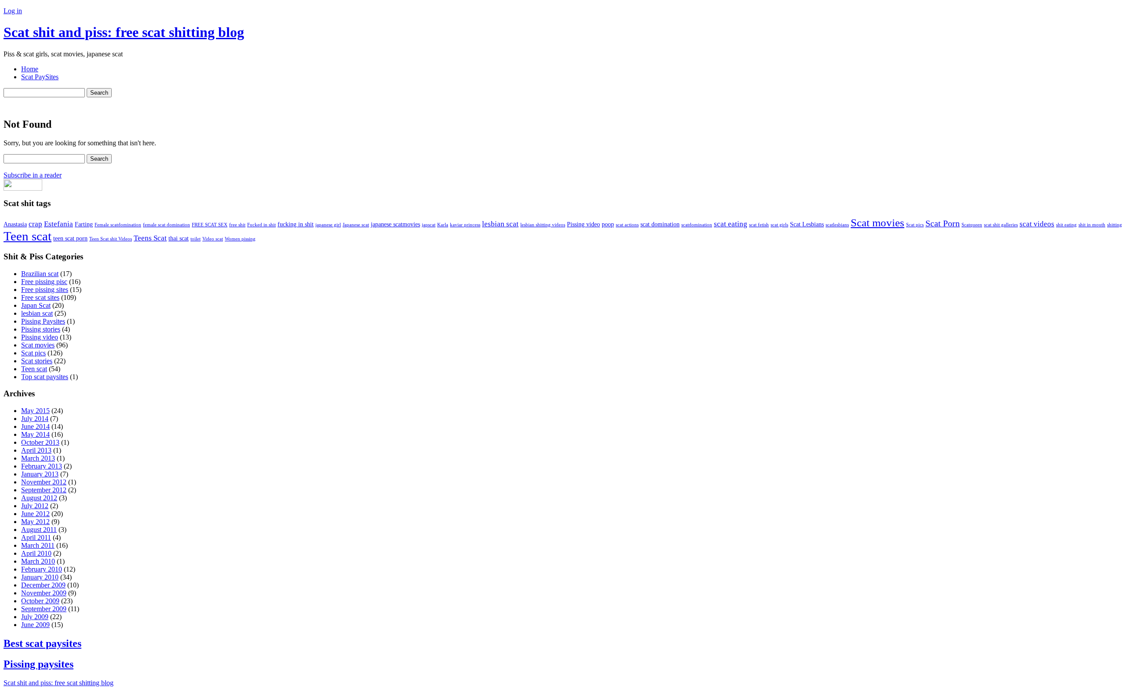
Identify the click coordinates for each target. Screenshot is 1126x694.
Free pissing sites (44, 289)
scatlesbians (837, 224)
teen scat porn (70, 238)
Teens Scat (150, 238)
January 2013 (39, 474)
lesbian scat (500, 224)
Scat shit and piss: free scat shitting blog (124, 32)
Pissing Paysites (43, 321)
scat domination (660, 224)
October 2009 (40, 601)
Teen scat (27, 236)
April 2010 (36, 553)
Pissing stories (40, 329)
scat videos (1037, 224)
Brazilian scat (39, 273)
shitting (1114, 224)
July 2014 (34, 418)
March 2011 (38, 545)
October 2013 (40, 442)
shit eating (1066, 224)
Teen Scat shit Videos (110, 238)
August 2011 (39, 529)
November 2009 (43, 593)
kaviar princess (465, 224)
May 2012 (35, 521)
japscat (428, 224)
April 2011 (36, 537)
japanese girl (328, 224)
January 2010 (39, 577)
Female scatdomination (118, 224)
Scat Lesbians (807, 224)
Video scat (212, 238)
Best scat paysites (42, 643)
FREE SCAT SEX (209, 224)
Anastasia (15, 224)
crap (35, 224)
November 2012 (43, 482)
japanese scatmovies (395, 224)
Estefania (58, 224)
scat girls (779, 224)
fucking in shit (296, 224)
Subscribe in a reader (33, 175)
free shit (237, 224)
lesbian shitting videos (542, 224)
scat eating (730, 224)
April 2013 (36, 450)
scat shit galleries (1001, 224)
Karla (442, 224)
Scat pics (915, 224)
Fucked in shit (261, 224)
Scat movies (877, 223)
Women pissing (240, 238)
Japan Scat (36, 305)
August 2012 (39, 498)
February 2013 (41, 466)
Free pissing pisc (44, 281)
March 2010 (38, 561)
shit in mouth (1091, 224)
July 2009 (34, 616)
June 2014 (35, 426)
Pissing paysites (38, 664)
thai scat (178, 238)
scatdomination (696, 224)
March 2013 (38, 458)
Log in (13, 11)
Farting (84, 224)
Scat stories (36, 361)
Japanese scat (356, 224)
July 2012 (34, 505)
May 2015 (35, 410)
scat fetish (759, 224)
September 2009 (43, 609)
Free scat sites (40, 297)
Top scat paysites (44, 376)
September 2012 (43, 490)
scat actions (627, 224)
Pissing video (583, 224)
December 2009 (43, 585)
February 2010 (41, 569)
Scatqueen (971, 224)
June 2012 (35, 513)
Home (29, 69)
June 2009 (35, 624)
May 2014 (35, 434)
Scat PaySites (39, 77)
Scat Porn (942, 223)
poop (608, 224)
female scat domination (166, 224)
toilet (195, 238)
